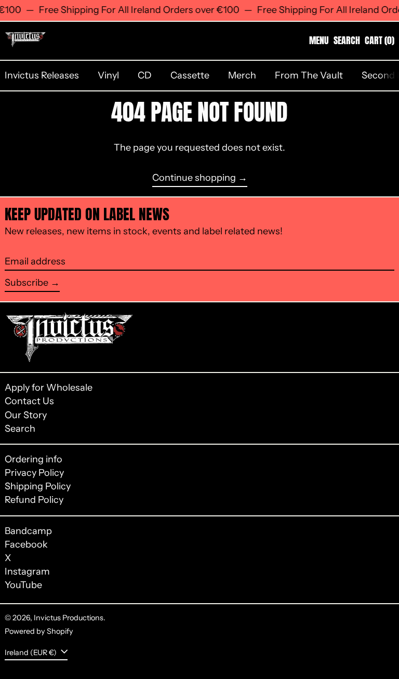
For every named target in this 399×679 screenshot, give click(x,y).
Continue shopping (194, 177)
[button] (347, 40)
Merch (242, 75)
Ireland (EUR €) (31, 652)
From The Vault (309, 75)
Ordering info (33, 459)
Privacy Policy (34, 472)
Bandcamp (28, 531)
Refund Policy (34, 499)
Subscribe (26, 282)
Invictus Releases (42, 75)
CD (145, 75)
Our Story (26, 415)
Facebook (26, 544)
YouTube (23, 585)
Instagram (27, 571)
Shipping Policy (38, 486)
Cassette (189, 75)
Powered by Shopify (39, 631)
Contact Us (29, 401)
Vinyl (108, 75)
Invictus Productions (68, 617)
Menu (319, 40)
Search (20, 428)
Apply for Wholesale (48, 387)
